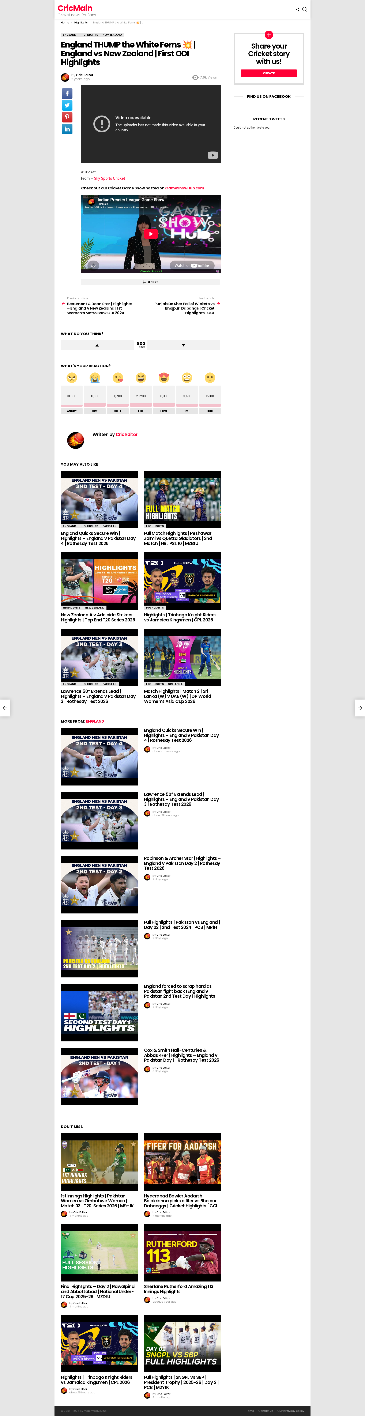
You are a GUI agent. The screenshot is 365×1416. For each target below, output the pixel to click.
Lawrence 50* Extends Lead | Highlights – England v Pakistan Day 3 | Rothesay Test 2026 (98, 696)
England (69, 526)
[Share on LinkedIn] (67, 129)
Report (152, 282)
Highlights (89, 526)
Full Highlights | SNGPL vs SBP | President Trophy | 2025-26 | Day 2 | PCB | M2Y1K (181, 1382)
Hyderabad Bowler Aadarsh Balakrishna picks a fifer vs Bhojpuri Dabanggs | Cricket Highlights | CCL (181, 1201)
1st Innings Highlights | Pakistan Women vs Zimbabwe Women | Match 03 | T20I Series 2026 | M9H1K (97, 1201)
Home (250, 1411)
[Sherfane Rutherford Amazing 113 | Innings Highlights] (182, 1252)
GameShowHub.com (184, 188)
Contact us (265, 1411)
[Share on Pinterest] (67, 117)
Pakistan (109, 526)
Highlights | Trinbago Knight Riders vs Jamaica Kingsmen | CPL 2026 (180, 617)
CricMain (75, 8)
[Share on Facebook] (67, 93)
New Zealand (94, 608)
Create (269, 73)
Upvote (97, 345)
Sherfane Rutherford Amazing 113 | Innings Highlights (180, 1289)
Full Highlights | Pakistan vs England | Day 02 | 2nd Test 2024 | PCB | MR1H (182, 924)
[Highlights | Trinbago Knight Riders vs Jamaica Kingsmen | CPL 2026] (182, 581)
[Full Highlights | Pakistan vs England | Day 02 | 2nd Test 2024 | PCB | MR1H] (99, 948)
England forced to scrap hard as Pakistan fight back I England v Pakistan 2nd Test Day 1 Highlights (179, 991)
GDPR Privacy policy (290, 1411)
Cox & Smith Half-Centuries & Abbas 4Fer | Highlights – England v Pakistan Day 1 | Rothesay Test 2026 (181, 1055)
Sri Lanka (175, 684)
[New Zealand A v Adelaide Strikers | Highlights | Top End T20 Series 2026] (99, 581)
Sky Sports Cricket (109, 178)
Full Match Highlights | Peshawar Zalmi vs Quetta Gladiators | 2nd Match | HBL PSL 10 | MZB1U (178, 538)
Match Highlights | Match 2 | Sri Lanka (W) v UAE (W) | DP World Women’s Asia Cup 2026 (177, 696)
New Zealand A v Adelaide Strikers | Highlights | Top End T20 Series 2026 (98, 617)
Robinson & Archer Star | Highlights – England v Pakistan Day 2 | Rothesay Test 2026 (182, 863)
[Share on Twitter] (67, 105)
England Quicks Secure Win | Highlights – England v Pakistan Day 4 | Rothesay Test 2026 (98, 538)
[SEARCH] (304, 9)
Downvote (183, 345)
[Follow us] (297, 9)
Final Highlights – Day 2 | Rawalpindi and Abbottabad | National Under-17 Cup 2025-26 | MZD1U (98, 1291)
